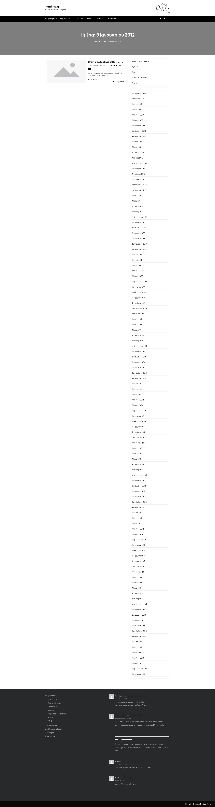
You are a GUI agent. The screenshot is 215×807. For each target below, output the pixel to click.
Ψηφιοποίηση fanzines (57, 714)
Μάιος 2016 (136, 265)
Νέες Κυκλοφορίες (139, 77)
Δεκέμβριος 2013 (139, 421)
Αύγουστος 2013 (138, 443)
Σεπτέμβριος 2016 (139, 244)
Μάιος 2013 (136, 459)
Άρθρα (135, 67)
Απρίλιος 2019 (138, 115)
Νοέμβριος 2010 (138, 620)
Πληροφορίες (50, 18)
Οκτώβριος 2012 (138, 496)
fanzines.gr (52, 6)
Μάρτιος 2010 (137, 663)
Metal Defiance (136, 716)
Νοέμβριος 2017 (138, 174)
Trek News (131, 761)
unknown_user (115, 65)
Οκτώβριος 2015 (138, 303)
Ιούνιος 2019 (137, 104)
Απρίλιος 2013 (138, 464)
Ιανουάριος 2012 (138, 545)
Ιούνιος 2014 (137, 389)
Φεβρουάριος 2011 (139, 604)
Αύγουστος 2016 (139, 249)
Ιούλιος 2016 (137, 254)
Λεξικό (50, 717)
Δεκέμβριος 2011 (138, 550)
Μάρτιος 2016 (137, 276)
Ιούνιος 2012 (137, 518)
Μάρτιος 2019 (137, 120)
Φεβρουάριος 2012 (139, 539)
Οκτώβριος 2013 (138, 432)
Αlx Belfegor (120, 716)
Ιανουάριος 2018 (138, 168)
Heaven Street (129, 778)
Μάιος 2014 (137, 394)
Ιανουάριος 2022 (139, 93)
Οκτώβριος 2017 (138, 179)
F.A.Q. (50, 721)
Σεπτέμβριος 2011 (139, 566)
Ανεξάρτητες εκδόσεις (83, 18)
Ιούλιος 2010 (137, 642)
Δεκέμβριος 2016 (139, 228)
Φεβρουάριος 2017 (139, 217)
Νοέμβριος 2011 (138, 556)
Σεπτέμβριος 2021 (139, 98)
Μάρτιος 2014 (137, 405)
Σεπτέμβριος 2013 (139, 437)
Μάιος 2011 (136, 588)
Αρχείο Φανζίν (65, 18)
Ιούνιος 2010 (137, 647)
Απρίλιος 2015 (138, 335)
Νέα (90, 69)
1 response (119, 81)
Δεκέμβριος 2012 (139, 486)
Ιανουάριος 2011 (138, 609)
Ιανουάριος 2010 (138, 674)
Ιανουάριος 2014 (139, 416)
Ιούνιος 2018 (137, 141)
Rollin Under (126, 738)
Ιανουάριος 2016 (138, 287)
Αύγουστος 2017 (139, 190)
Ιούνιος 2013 (137, 453)
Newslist (189, 804)
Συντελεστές (52, 706)
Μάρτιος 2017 (137, 211)
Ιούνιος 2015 (137, 324)
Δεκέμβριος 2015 (139, 292)
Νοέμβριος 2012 (138, 491)
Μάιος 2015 (136, 330)
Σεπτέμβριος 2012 (139, 502)
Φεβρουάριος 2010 (139, 668)
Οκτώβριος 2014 (139, 367)
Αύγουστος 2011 (138, 572)
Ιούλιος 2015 (137, 319)
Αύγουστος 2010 (139, 636)
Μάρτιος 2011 (137, 599)
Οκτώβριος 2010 (138, 625)
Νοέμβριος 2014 (138, 362)
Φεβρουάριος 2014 (139, 410)
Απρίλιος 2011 (137, 593)
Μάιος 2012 (136, 523)
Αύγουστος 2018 (139, 136)
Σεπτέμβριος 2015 (139, 308)
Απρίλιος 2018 (138, 152)
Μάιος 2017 (136, 201)
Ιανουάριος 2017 (138, 222)
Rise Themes (208, 804)
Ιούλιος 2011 (137, 577)
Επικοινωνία (112, 18)
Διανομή (51, 710)
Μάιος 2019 (136, 109)
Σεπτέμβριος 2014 (139, 373)
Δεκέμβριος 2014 (139, 357)
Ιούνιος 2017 (137, 195)
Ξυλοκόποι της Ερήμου (137, 696)
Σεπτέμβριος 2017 (139, 184)
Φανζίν (135, 83)
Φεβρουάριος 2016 (139, 281)
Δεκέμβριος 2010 (139, 615)
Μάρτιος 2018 (137, 158)
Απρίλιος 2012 (138, 529)
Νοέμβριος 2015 (138, 297)
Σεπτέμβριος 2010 (139, 631)
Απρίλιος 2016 (138, 271)
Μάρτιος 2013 (137, 469)
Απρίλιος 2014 (138, 400)
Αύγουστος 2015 (139, 314)
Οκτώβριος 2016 (138, 238)
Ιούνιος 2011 (137, 582)
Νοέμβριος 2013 (138, 426)
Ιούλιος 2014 (137, 383)
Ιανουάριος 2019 (138, 125)
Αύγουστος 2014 (139, 378)
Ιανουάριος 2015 (138, 351)
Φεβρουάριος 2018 (139, 163)
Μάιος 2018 (136, 147)
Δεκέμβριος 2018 (139, 131)
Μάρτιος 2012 (137, 534)
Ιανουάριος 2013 (138, 480)
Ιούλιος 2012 (137, 512)
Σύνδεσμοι (99, 18)
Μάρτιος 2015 (137, 340)
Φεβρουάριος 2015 (139, 346)
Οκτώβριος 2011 (138, 561)
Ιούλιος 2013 (137, 448)
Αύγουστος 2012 (138, 507)
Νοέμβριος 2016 (138, 233)
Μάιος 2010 (136, 652)
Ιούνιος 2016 (137, 260)
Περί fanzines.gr (54, 703)
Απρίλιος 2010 (138, 658)
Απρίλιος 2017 (138, 206)
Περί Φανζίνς (53, 699)
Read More (92, 79)
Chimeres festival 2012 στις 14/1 (106, 62)
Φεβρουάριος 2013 (139, 475)
